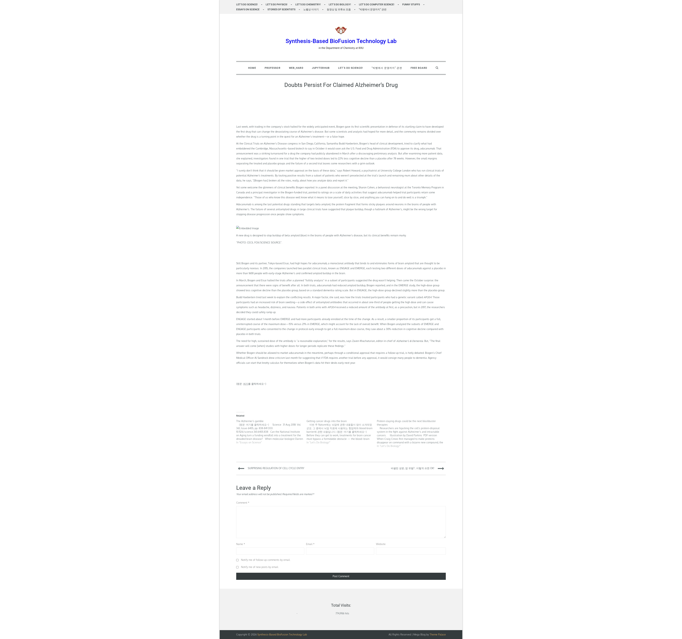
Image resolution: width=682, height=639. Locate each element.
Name (240, 544)
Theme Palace (438, 634)
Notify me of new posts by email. (260, 566)
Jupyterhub (321, 67)
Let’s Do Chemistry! (308, 4)
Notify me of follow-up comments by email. (265, 559)
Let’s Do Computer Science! (376, 4)
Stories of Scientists (281, 9)
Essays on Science (247, 9)
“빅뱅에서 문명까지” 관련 (372, 9)
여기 (245, 383)
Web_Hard (296, 67)
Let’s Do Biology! (340, 4)
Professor (272, 67)
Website (381, 544)
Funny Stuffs (411, 4)
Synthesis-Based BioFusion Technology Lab (341, 41)
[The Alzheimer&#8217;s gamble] (271, 431)
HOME (252, 67)
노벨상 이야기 (311, 9)
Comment (242, 502)
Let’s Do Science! (247, 4)
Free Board (419, 67)
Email (310, 544)
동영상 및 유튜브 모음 (339, 9)
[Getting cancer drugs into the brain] (342, 431)
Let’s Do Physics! (276, 4)
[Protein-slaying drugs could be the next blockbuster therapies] (412, 433)
